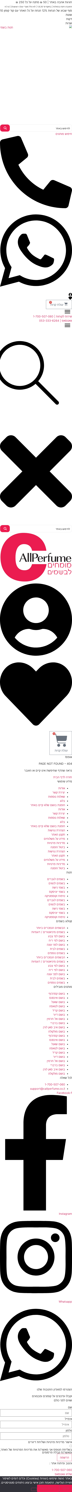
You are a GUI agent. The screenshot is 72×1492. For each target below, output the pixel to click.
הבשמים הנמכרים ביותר (50, 928)
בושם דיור (59, 1014)
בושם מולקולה (56, 1031)
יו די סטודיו (42, 1463)
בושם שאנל (58, 1002)
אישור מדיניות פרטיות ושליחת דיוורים (50, 1442)
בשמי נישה (58, 887)
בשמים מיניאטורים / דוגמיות (48, 932)
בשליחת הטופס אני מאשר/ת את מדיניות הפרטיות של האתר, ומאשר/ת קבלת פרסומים (36, 1451)
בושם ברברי (57, 1023)
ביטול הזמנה (58, 847)
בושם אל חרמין (56, 1019)
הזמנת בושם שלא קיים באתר (47, 805)
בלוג (62, 801)
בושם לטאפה (57, 1006)
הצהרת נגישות (56, 830)
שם (70, 1407)
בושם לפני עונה (56, 944)
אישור (65, 1488)
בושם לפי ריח (57, 940)
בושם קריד (58, 1010)
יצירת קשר (58, 792)
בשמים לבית (57, 949)
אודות (61, 788)
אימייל (68, 1418)
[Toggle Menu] (67, 311)
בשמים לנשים (57, 883)
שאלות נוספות (56, 796)
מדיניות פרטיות (56, 843)
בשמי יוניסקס (57, 891)
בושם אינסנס (57, 998)
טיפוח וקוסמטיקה (55, 896)
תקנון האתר (58, 834)
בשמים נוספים (56, 953)
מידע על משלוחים (54, 838)
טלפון (69, 1430)
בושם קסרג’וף (57, 993)
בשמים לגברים (56, 879)
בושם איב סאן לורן (54, 1027)
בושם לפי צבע (56, 936)
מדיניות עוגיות (48, 1488)
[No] (34, 1489)
